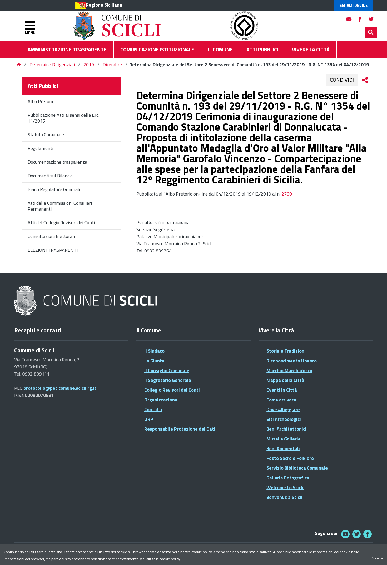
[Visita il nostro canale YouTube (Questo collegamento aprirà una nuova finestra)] (356, 534)
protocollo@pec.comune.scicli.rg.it (59, 388)
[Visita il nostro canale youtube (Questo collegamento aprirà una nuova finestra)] (349, 19)
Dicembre (112, 64)
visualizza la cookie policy (160, 559)
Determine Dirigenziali (52, 64)
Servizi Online (354, 5)
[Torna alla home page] (19, 64)
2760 (286, 193)
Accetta (377, 558)
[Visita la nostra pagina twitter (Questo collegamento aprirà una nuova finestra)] (371, 19)
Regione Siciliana (104, 4)
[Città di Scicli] (86, 301)
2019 (88, 64)
